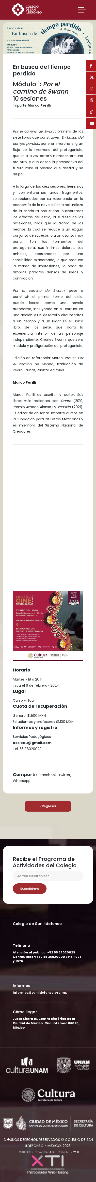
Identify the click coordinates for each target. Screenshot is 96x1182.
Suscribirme (29, 888)
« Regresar (48, 806)
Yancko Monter (62, 1152)
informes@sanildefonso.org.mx (40, 992)
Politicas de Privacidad (33, 1152)
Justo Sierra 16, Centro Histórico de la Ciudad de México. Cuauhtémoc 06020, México (46, 1023)
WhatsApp (22, 780)
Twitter (64, 774)
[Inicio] (28, 9)
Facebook (48, 774)
